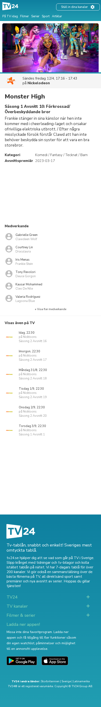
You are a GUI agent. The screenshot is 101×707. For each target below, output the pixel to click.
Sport (46, 16)
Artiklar (57, 16)
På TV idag (10, 16)
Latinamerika (81, 681)
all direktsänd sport (57, 576)
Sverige (66, 681)
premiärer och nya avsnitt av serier (34, 581)
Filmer (24, 16)
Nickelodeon (38, 83)
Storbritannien (50, 681)
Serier (35, 16)
